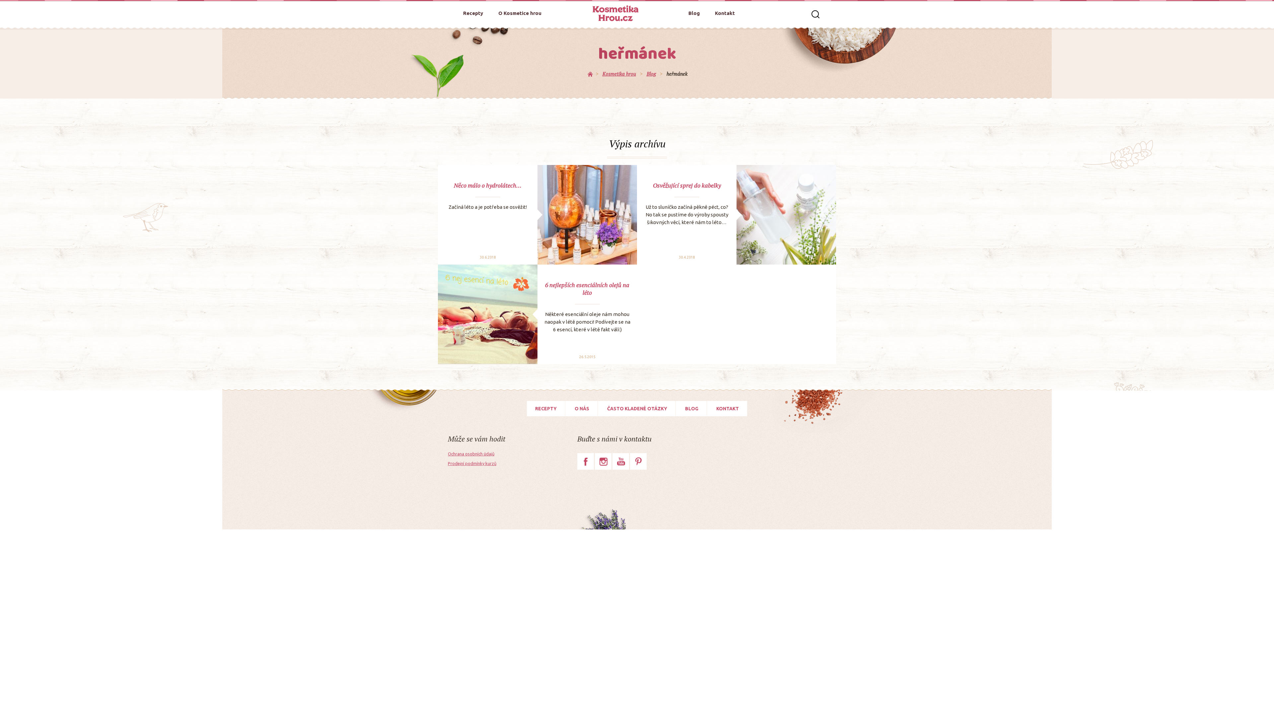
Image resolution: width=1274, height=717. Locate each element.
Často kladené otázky (637, 408)
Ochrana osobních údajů (471, 453)
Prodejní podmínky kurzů (472, 463)
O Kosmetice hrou (519, 13)
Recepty (473, 13)
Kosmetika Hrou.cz (615, 13)
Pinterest (638, 461)
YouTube (620, 461)
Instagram (603, 461)
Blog (694, 13)
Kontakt (725, 13)
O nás (582, 408)
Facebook (585, 461)
